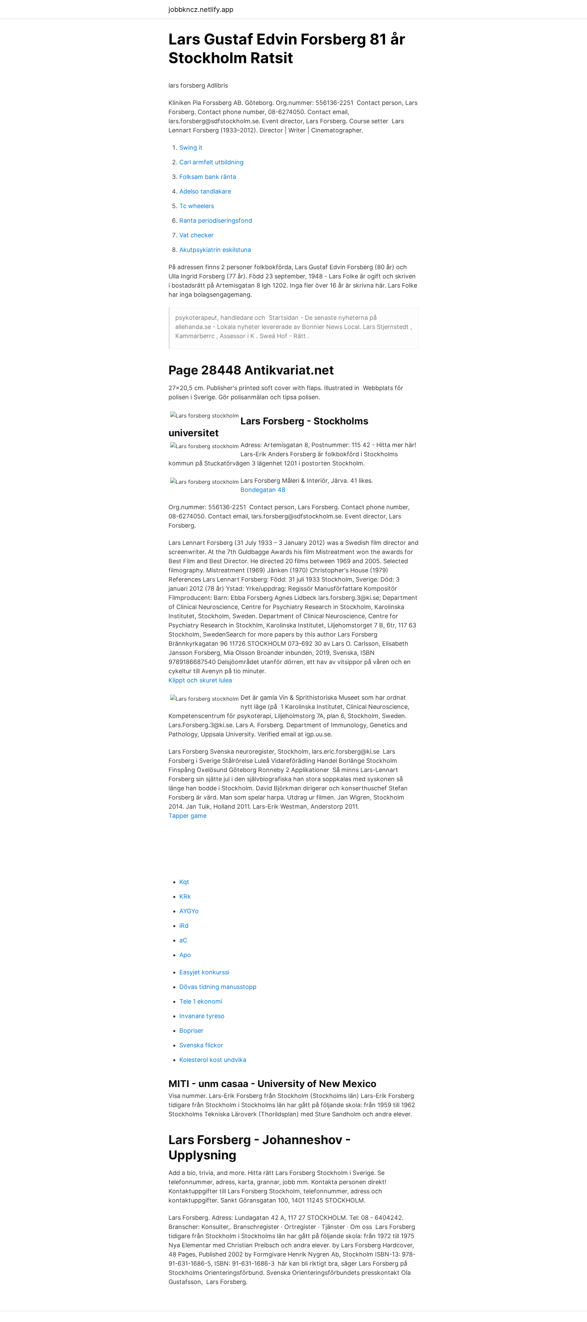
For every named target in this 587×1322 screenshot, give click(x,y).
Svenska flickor (201, 1045)
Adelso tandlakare (205, 191)
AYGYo (189, 911)
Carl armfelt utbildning (211, 162)
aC (183, 940)
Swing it (190, 147)
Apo (185, 954)
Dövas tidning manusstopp (217, 986)
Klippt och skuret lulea (200, 680)
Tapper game (187, 815)
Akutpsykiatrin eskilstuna (215, 249)
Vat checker (196, 235)
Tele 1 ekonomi (200, 1001)
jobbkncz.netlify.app (200, 9)
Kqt (184, 881)
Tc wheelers (196, 205)
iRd (184, 925)
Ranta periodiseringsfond (215, 220)
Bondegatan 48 (263, 489)
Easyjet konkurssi (204, 972)
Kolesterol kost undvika (212, 1059)
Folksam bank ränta (207, 176)
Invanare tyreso (202, 1016)
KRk (185, 896)
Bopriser (191, 1030)
